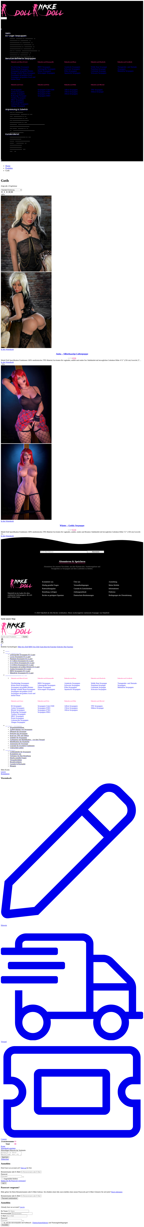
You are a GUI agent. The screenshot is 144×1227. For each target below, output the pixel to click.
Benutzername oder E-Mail (10, 1172)
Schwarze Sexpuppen (72, 69)
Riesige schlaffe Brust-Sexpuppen (23, 73)
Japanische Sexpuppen (72, 73)
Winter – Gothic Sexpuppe (72, 525)
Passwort (4, 1174)
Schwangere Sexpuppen (46, 73)
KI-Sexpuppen (16, 90)
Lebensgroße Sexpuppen (46, 69)
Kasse (3, 1146)
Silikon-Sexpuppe (97, 92)
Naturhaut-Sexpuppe (98, 69)
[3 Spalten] (7, 192)
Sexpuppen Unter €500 (46, 90)
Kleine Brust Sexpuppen (19, 69)
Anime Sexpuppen (17, 92)
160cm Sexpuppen (71, 94)
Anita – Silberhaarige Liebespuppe (72, 354)
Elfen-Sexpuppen (70, 71)
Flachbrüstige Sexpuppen (20, 67)
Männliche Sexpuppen (126, 71)
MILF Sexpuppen (17, 100)
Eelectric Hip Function (65, 647)
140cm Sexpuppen (71, 90)
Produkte (9, 168)
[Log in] (2, 21)
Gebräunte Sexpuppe (98, 71)
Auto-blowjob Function (48, 647)
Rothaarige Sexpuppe (18, 96)
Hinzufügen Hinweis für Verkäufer (13, 1150)
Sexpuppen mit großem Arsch (21, 75)
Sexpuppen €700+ (44, 94)
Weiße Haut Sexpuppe (99, 67)
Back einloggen (116, 1192)
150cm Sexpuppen (71, 92)
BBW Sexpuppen (44, 67)
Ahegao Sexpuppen (18, 106)
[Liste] (2, 192)
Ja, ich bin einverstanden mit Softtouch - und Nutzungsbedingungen (35, 1223)
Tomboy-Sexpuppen (18, 98)
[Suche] (72, 23)
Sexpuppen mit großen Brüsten (22, 71)
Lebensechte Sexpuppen (19, 104)
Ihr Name (4, 1211)
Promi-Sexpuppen (17, 102)
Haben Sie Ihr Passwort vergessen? (13, 1181)
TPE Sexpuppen (97, 90)
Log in (22, 1207)
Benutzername (6, 1213)
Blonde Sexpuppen (18, 94)
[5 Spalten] (12, 192)
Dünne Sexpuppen (44, 71)
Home (7, 166)
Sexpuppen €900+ (44, 96)
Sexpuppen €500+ (44, 92)
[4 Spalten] (9, 192)
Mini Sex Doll (23, 647)
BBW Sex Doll (33, 647)
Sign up (24, 1168)
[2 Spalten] (4, 192)
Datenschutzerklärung (40, 1223)
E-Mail (3, 1216)
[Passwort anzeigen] (23, 1220)
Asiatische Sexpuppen (72, 67)
